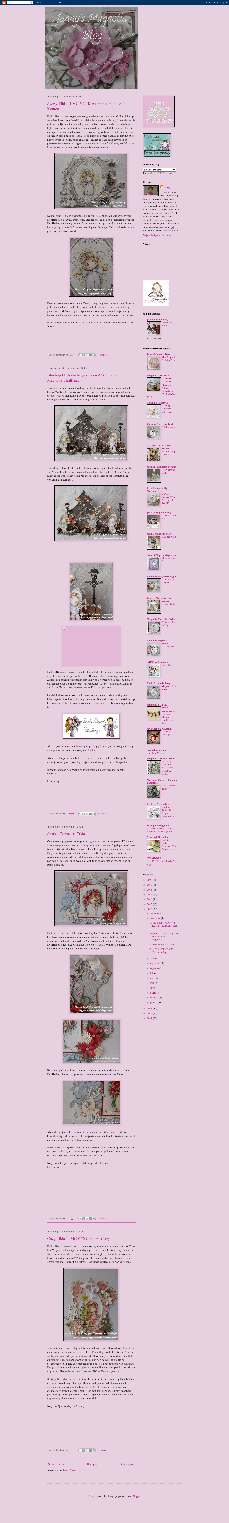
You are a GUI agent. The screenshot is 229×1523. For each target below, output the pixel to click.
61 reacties (103, 813)
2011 (150, 1018)
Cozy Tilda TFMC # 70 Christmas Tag (78, 1238)
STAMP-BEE (154, 858)
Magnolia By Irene (157, 704)
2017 (150, 894)
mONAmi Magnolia (157, 662)
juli (152, 973)
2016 (150, 899)
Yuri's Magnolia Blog (158, 683)
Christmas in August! (168, 581)
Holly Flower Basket (168, 471)
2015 (150, 904)
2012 (150, 1013)
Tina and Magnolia (157, 640)
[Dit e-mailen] (80, 355)
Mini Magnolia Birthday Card (169, 359)
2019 (150, 884)
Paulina (92, 750)
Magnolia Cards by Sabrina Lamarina (162, 781)
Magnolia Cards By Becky (161, 619)
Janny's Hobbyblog (157, 319)
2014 (150, 909)
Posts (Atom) (69, 1470)
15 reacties (103, 1218)
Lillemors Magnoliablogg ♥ (161, 576)
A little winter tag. (169, 428)
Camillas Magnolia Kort (160, 424)
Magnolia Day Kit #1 (169, 688)
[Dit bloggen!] (83, 355)
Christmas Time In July (169, 623)
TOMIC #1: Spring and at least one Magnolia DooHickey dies (168, 715)
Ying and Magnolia (157, 837)
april (152, 987)
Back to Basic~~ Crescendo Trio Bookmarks (169, 844)
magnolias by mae (156, 750)
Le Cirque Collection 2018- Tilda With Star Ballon (167, 767)
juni (152, 978)
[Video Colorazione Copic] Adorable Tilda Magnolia (160, 830)
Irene (79, 746)
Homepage (92, 1464)
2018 (150, 889)
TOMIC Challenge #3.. (169, 645)
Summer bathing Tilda (168, 602)
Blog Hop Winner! (156, 752)
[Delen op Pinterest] (94, 355)
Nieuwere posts (56, 1464)
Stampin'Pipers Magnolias (161, 555)
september (155, 963)
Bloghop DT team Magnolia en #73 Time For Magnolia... (163, 936)
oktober (154, 958)
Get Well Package (166, 733)
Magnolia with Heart (158, 375)
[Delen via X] (87, 355)
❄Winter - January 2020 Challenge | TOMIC (168, 498)
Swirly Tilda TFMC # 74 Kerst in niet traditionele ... (163, 925)
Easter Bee (167, 664)
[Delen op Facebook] (90, 355)
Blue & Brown (169, 536)
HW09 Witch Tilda (168, 787)
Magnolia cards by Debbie (161, 758)
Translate (167, 173)
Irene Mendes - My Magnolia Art (157, 489)
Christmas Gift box (169, 517)
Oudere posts (127, 1464)
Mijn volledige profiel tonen (157, 235)
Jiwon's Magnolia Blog (159, 512)
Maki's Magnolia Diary (159, 534)
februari (154, 997)
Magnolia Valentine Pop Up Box (169, 451)
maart (153, 992)
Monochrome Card (168, 559)
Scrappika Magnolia (158, 825)
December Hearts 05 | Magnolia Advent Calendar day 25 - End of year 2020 (162, 388)
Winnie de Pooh (167, 324)
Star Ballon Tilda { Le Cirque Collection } (168, 811)
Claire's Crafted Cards (159, 445)
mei (152, 982)
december (155, 913)
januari (154, 1002)
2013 (150, 1008)
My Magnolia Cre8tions (159, 728)
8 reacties (102, 354)
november (155, 918)
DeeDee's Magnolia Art (159, 804)
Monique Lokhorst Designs (161, 467)
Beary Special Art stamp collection (168, 408)
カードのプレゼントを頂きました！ (162, 863)
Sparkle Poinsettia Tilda (66, 833)
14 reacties (103, 1449)
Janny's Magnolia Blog (91, 28)
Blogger (136, 1496)
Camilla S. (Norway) (158, 402)
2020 (150, 879)
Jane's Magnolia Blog (158, 354)
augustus (154, 968)
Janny (167, 187)
